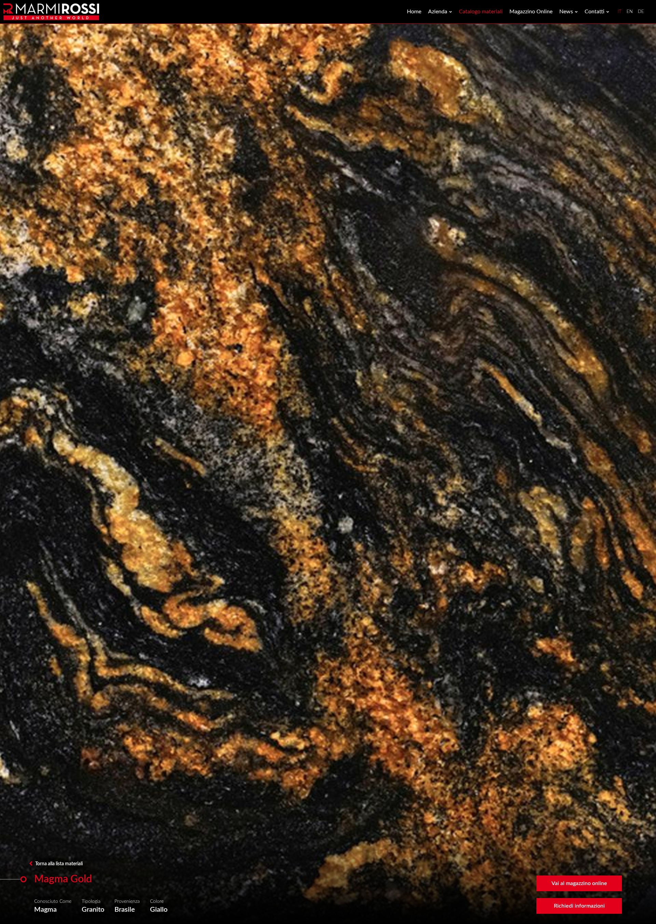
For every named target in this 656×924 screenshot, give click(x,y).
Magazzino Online (530, 11)
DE (641, 12)
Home (414, 11)
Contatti (594, 11)
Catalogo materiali (481, 11)
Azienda (437, 11)
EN (630, 12)
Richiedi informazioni (579, 906)
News (566, 11)
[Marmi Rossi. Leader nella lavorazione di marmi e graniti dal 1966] (51, 12)
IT (619, 12)
